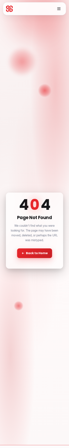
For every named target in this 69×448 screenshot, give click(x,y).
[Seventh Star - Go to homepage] (9, 8)
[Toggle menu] (59, 9)
